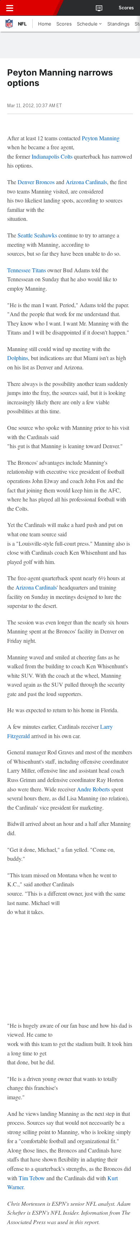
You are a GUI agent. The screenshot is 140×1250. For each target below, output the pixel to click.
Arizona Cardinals (86, 182)
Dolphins (17, 358)
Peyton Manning (101, 138)
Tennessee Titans (26, 270)
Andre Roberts (93, 789)
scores (126, 7)
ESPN (38, 8)
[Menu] (9, 8)
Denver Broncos (36, 182)
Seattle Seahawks (37, 235)
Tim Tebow (32, 1178)
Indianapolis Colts (52, 156)
